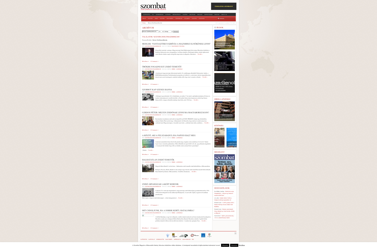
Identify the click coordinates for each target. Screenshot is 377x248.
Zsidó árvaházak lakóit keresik (160, 184)
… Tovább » (199, 54)
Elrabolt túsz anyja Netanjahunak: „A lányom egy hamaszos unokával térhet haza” (224, 193)
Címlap (144, 23)
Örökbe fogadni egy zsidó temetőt (162, 66)
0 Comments (154, 61)
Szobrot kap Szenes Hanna (157, 89)
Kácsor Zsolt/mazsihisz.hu (153, 46)
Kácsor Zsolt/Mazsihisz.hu (153, 92)
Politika (181, 46)
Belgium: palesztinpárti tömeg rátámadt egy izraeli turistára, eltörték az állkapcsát (224, 211)
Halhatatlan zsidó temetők (158, 159)
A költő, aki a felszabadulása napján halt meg (169, 135)
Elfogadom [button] (225, 245)
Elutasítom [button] (234, 245)
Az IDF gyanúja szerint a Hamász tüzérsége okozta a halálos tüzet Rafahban (224, 204)
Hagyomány (175, 46)
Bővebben (145, 61)
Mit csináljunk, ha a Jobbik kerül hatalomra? (168, 210)
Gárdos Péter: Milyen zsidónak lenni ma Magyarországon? (175, 112)
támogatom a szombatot (224, 6)
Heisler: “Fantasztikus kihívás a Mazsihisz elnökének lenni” (176, 43)
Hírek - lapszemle (177, 69)
